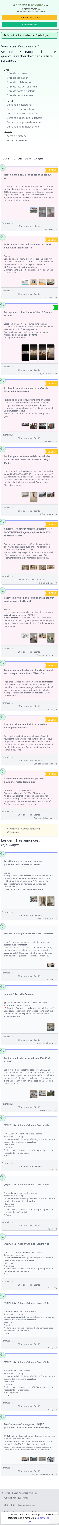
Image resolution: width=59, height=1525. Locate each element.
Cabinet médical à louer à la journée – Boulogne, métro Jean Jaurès (24, 780)
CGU (6, 1505)
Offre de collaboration (19, 82)
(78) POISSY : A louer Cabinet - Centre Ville (26, 1243)
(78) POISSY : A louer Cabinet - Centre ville (26, 1125)
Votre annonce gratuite (29, 17)
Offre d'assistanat (17, 73)
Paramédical (7, 223)
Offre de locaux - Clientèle (22, 86)
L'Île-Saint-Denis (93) (48, 583)
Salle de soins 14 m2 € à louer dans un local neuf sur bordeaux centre (27, 246)
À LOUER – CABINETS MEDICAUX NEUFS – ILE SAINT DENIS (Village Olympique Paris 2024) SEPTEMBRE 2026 (28, 532)
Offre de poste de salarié (21, 91)
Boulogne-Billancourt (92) (45, 763)
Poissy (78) (52, 1169)
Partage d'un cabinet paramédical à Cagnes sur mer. (28, 314)
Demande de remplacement (23, 126)
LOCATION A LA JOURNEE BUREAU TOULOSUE (28, 933)
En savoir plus (44, 1517)
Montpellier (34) (50, 441)
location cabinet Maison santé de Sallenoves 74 (28, 176)
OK (29, 1521)
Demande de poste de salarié (24, 122)
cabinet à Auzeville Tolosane (19, 994)
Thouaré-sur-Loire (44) (47, 918)
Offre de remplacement (20, 95)
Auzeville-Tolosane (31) (46, 1043)
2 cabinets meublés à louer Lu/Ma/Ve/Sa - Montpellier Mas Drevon (26, 390)
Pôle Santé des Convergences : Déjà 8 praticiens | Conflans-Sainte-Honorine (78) (27, 1426)
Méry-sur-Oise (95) (48, 514)
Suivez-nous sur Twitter (17, 1497)
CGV (13, 1505)
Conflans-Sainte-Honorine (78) (43, 1474)
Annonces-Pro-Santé (28, 1493)
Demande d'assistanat (19, 104)
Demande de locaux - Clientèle (24, 117)
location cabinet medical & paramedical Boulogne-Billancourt (25, 726)
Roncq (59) (52, 709)
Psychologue (7, 434)
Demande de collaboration (22, 113)
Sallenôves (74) (50, 229)
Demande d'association (20, 109)
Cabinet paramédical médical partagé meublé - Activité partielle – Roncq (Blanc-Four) (29, 671)
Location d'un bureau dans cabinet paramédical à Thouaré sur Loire (23, 863)
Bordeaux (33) (51, 297)
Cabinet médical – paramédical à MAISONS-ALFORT (27, 1060)
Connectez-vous (29, 24)
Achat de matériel (17, 136)
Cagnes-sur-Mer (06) (47, 373)
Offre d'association (17, 77)
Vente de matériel (17, 140)
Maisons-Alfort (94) (48, 1110)
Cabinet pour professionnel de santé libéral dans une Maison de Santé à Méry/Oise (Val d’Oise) (27, 459)
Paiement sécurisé (26, 1505)
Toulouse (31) (51, 979)
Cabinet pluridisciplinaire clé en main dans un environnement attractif (29, 599)
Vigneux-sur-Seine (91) (46, 655)
